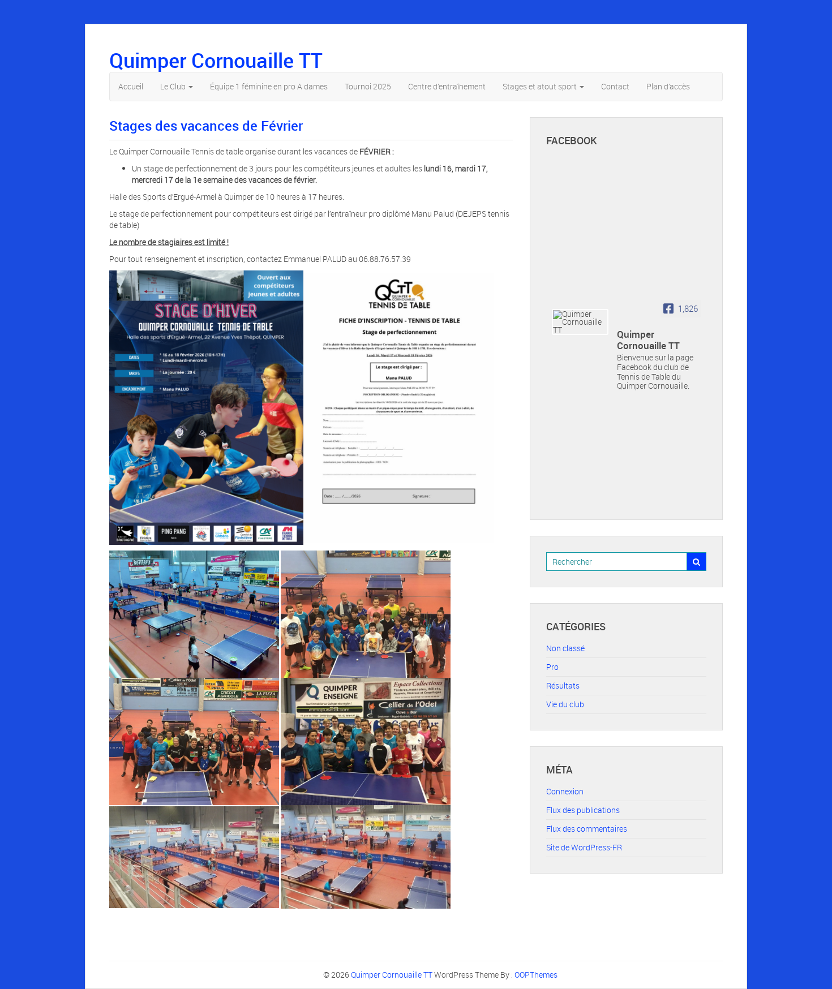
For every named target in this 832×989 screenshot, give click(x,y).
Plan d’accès (668, 86)
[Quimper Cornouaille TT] (580, 322)
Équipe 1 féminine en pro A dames (269, 86)
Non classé (565, 648)
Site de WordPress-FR (584, 847)
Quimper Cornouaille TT (216, 60)
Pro (552, 666)
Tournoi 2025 (368, 86)
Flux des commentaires (586, 828)
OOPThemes (535, 974)
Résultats (563, 685)
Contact (615, 86)
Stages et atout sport (540, 86)
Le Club (173, 86)
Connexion (565, 791)
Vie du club (565, 704)
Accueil (130, 86)
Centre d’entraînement (447, 86)
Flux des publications (583, 810)
